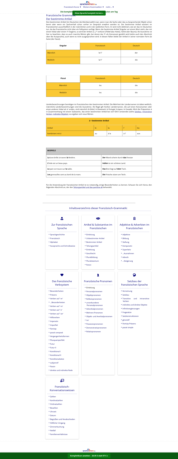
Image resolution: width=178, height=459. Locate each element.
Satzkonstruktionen (130, 316)
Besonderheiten (57, 291)
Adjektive (126, 234)
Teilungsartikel (92, 246)
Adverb (125, 257)
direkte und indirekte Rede (61, 370)
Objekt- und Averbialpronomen (99, 316)
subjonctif (54, 363)
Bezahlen (54, 408)
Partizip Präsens (129, 323)
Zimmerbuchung (57, 427)
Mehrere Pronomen (94, 312)
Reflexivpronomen (94, 299)
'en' (87, 320)
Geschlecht (90, 253)
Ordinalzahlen (56, 404)
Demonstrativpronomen (96, 328)
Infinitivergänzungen (131, 308)
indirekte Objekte (60, 114)
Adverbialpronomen (94, 309)
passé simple (127, 327)
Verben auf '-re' (56, 306)
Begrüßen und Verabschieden (62, 419)
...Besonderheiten (57, 302)
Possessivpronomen (94, 324)
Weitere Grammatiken (92, 7)
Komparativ (127, 246)
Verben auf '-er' (56, 298)
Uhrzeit (53, 411)
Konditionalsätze (57, 359)
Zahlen (53, 396)
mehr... (109, 7)
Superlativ (126, 249)
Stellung (125, 242)
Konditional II (55, 355)
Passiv (52, 366)
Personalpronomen (94, 291)
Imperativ (54, 321)
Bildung (125, 238)
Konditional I (55, 351)
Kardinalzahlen (56, 400)
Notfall (53, 430)
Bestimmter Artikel (94, 242)
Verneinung (127, 291)
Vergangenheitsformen (59, 336)
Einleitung (90, 234)
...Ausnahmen (128, 253)
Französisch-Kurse (71, 7)
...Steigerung (127, 261)
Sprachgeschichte (57, 234)
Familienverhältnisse (58, 434)
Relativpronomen (93, 331)
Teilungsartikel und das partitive (88, 187)
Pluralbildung (91, 257)
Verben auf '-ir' (56, 310)
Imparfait (54, 325)
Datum (53, 415)
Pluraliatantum (92, 261)
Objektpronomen (93, 295)
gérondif (125, 320)
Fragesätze (126, 312)
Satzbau (138, 111)
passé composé (56, 332)
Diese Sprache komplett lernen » (89, 13)
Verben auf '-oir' (56, 314)
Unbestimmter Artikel (95, 238)
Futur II (53, 347)
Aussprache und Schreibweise (62, 246)
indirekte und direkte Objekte (134, 305)
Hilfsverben (55, 317)
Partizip (53, 329)
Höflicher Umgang (57, 423)
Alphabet (54, 242)
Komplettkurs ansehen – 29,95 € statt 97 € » (89, 456)
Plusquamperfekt (57, 340)
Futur (52, 344)
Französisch (55, 238)
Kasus (88, 265)
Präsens (53, 295)
